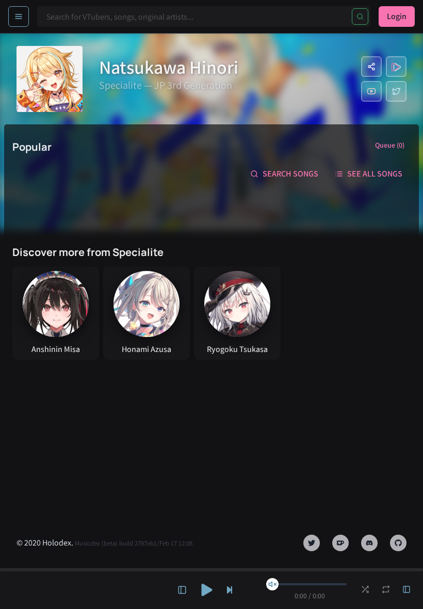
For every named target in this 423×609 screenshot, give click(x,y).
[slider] (272, 584)
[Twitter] (396, 91)
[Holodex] (396, 66)
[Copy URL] (371, 66)
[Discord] (369, 543)
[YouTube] (371, 91)
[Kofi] (340, 543)
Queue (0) (389, 145)
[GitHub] (398, 543)
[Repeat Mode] (386, 589)
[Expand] (182, 590)
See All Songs (374, 173)
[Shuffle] (365, 589)
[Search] (360, 16)
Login (396, 16)
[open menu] (18, 16)
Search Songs (290, 173)
